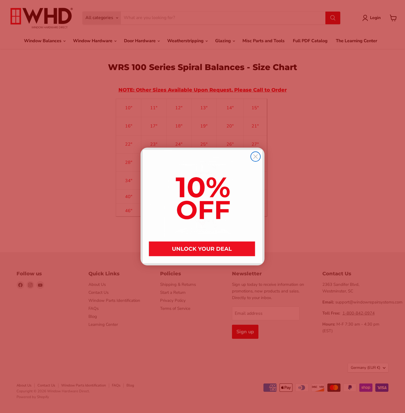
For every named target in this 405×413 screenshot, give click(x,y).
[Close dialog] (255, 156)
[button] (202, 206)
